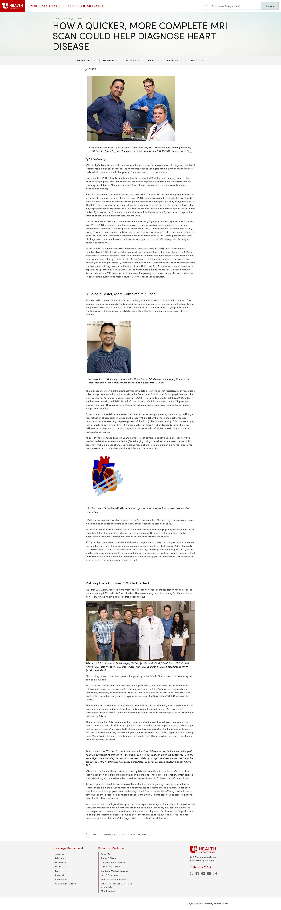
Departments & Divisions (113, 862)
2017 (90, 18)
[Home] (12, 6)
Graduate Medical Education (115, 870)
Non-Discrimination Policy (113, 879)
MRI (95, 834)
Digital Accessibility (110, 866)
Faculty (152, 60)
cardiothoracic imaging (114, 834)
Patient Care (84, 60)
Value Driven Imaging (65, 883)
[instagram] (215, 873)
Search (270, 5)
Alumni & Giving (108, 858)
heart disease (138, 834)
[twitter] (191, 873)
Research (131, 60)
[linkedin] (209, 873)
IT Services (60, 866)
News (81, 18)
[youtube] (203, 873)
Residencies (61, 879)
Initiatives (172, 60)
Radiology (68, 18)
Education (108, 60)
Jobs (57, 870)
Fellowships (60, 862)
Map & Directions (109, 875)
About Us (194, 60)
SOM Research (108, 891)
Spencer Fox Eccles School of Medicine (66, 6)
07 (98, 18)
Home (56, 18)
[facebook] (197, 873)
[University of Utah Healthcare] (209, 849)
